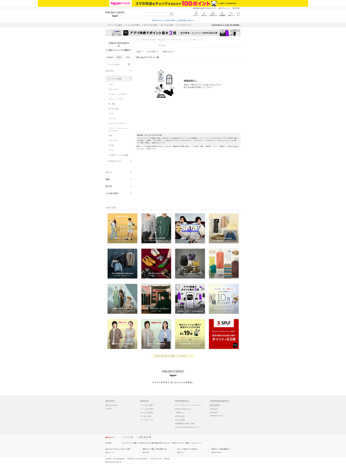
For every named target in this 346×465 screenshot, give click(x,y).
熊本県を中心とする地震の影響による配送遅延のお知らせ (173, 20)
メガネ (111, 114)
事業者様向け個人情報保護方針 (137, 459)
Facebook (213, 409)
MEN (119, 57)
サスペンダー (113, 89)
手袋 (110, 136)
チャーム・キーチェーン (118, 123)
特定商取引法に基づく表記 (184, 423)
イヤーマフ (113, 140)
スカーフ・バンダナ (116, 99)
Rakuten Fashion (149, 40)
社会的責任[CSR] (156, 459)
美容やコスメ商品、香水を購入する (155, 449)
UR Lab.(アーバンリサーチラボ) (169, 40)
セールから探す (146, 416)
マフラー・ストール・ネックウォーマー (118, 129)
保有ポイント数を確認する (220, 449)
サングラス (113, 118)
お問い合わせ (180, 416)
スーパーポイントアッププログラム (188, 405)
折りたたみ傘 (113, 109)
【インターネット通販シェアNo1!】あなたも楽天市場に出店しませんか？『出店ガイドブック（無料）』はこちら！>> (161, 443)
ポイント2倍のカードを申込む (187, 449)
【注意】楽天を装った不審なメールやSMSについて (173, 356)
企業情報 (108, 459)
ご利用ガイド (180, 412)
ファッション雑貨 (115, 78)
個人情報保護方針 (119, 459)
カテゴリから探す (146, 412)
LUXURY (108, 409)
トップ (138, 40)
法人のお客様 (180, 420)
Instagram (213, 412)
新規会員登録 (215, 405)
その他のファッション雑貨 (118, 155)
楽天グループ (223, 8)
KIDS (128, 57)
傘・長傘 (112, 104)
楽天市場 (236, 8)
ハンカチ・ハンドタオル (118, 94)
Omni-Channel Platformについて (187, 427)
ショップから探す (146, 409)
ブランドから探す (146, 405)
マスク (111, 150)
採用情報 (167, 459)
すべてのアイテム (146, 420)
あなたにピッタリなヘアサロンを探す (118, 449)
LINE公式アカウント (217, 416)
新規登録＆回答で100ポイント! (204, 8)
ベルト (111, 84)
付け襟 (111, 145)
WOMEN (109, 57)
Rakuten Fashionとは (183, 409)
